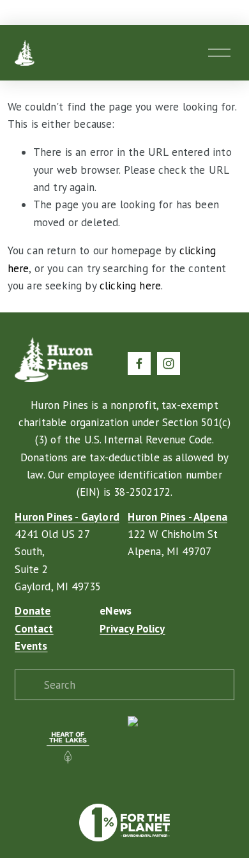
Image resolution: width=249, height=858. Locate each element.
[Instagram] (168, 363)
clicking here (130, 286)
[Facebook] (139, 363)
